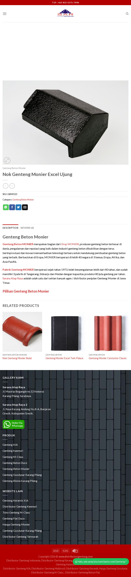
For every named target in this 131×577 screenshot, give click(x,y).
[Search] (127, 13)
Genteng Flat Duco (14, 518)
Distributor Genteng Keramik (82, 568)
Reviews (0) (27, 227)
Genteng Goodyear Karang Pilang (22, 474)
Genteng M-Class (13, 456)
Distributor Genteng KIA (17, 568)
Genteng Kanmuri (13, 450)
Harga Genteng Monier (16, 524)
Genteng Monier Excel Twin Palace (64, 358)
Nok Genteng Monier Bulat (17, 358)
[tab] (10, 227)
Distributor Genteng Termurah (20, 536)
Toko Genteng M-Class (16, 512)
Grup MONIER (70, 244)
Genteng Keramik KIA (15, 500)
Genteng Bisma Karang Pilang (20, 480)
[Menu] (5, 13)
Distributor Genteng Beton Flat (82, 572)
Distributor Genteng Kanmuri (20, 506)
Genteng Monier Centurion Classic (108, 358)
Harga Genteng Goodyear (113, 568)
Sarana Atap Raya (13, 278)
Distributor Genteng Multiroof (48, 568)
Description (10, 227)
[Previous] (2, 341)
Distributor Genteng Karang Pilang (60, 560)
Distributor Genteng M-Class (47, 572)
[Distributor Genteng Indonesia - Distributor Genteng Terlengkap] (65, 13)
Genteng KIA (10, 444)
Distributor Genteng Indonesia (23, 560)
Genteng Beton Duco (15, 462)
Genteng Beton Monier (14, 168)
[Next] (128, 341)
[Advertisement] (65, 48)
